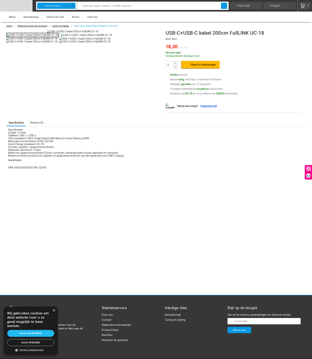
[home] (16, 6)
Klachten (107, 335)
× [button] (53, 310)
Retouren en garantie (115, 340)
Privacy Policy (110, 329)
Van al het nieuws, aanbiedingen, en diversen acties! (259, 314)
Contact (107, 319)
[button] (175, 63)
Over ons (92, 17)
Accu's (75, 17)
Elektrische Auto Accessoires (32, 26)
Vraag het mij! (208, 106)
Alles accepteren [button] (31, 333)
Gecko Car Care (55, 17)
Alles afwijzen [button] (30, 342)
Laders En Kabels (60, 26)
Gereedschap (31, 17)
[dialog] (31, 331)
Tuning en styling (175, 319)
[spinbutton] (169, 65)
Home (9, 26)
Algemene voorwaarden (116, 324)
